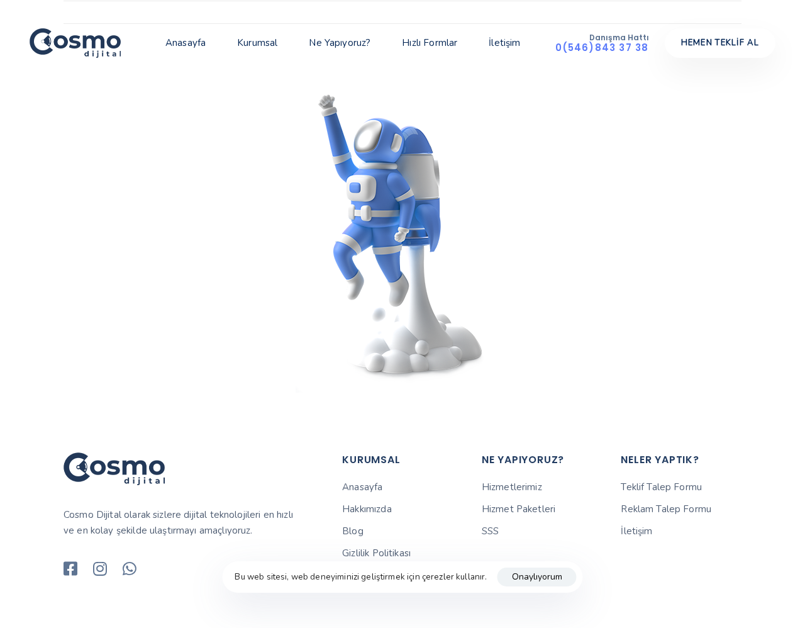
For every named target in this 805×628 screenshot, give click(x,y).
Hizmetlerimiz (512, 487)
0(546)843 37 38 (602, 47)
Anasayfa (185, 42)
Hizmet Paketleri (518, 509)
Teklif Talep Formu (661, 487)
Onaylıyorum (537, 577)
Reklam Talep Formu (666, 509)
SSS (490, 531)
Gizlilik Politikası (376, 553)
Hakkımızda (367, 509)
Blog (353, 531)
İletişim (504, 42)
